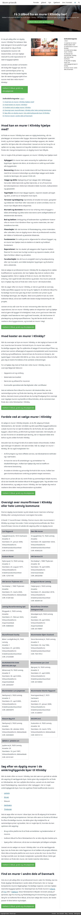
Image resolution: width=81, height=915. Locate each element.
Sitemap (71, 913)
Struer (6, 797)
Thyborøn (8, 809)
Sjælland (57, 2)
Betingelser (77, 913)
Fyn (49, 2)
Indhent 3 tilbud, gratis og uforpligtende (40, 22)
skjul (22, 99)
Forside (36, 2)
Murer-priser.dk (9, 2)
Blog (66, 913)
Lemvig (7, 793)
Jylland (43, 2)
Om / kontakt (67, 2)
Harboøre (8, 805)
